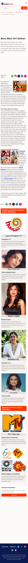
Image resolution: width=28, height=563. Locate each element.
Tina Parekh (6, 396)
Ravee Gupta (6, 320)
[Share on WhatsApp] (12, 76)
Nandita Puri (6, 363)
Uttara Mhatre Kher (9, 272)
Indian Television (19, 12)
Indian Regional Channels (11, 474)
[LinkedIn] (12, 550)
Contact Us (5, 546)
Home (2, 12)
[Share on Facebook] (22, 76)
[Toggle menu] (26, 3)
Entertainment (9, 12)
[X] (22, 547)
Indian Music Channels (10, 437)
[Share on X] (19, 76)
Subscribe (14, 495)
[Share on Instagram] (15, 76)
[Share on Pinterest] (25, 76)
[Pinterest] (25, 547)
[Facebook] (18, 547)
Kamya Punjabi (8, 178)
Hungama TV (6, 239)
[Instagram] (16, 550)
